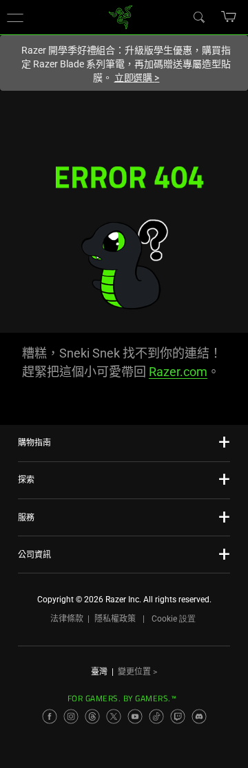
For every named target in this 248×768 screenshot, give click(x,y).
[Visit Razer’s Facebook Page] (49, 716)
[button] (15, 17)
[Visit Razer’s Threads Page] (92, 716)
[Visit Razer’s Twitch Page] (177, 716)
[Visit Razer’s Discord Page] (199, 716)
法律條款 (66, 619)
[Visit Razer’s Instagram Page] (71, 716)
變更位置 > (137, 672)
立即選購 (137, 77)
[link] (121, 16)
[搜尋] (198, 16)
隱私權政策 (115, 619)
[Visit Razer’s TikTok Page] (156, 716)
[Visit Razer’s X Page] (113, 716)
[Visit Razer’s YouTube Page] (135, 716)
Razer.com (178, 371)
